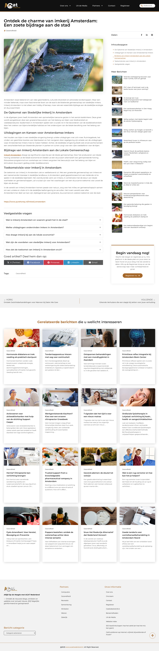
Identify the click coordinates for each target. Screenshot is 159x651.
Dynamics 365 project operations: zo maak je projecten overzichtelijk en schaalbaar (137, 174)
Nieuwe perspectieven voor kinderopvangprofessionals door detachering (136, 195)
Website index (111, 621)
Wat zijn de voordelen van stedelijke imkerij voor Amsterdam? (53, 242)
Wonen (64, 613)
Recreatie (64, 600)
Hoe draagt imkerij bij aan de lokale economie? (53, 235)
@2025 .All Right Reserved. (79, 647)
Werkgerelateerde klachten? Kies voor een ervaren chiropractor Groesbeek (59, 416)
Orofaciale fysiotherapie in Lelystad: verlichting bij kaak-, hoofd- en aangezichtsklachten (137, 416)
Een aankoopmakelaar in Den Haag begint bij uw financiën (138, 109)
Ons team (109, 596)
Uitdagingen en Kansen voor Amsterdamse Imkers (134, 53)
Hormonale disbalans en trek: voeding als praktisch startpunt (136, 216)
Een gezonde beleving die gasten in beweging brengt (138, 205)
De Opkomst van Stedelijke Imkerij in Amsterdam (133, 50)
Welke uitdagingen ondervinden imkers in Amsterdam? (53, 227)
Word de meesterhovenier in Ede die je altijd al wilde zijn (138, 184)
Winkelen (65, 609)
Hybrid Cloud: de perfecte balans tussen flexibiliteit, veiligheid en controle (136, 153)
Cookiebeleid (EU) (113, 609)
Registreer (125, 6)
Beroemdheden (112, 613)
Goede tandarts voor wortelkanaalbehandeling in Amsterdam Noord (136, 535)
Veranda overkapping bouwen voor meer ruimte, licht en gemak (137, 78)
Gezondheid (11, 31)
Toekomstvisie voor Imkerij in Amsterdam (130, 61)
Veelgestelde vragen (122, 64)
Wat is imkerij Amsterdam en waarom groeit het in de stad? (53, 220)
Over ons (64, 6)
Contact (111, 6)
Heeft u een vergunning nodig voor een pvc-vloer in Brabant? (137, 162)
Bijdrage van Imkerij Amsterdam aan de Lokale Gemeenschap (132, 57)
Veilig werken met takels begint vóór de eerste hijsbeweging (138, 120)
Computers (65, 592)
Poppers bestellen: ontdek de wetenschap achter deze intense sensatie (59, 535)
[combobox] (147, 5)
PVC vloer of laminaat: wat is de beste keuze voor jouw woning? (136, 88)
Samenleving (66, 605)
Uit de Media (81, 6)
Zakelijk (64, 617)
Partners (96, 6)
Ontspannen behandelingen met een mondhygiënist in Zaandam (97, 357)
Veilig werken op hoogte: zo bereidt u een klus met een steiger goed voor (138, 131)
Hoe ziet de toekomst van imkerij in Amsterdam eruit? (53, 249)
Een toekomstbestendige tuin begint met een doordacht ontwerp (138, 226)
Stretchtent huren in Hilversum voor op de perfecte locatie (138, 141)
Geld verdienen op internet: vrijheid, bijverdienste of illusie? (126, 633)
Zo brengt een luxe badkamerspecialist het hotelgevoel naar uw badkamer (138, 99)
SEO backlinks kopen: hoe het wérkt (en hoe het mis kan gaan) (125, 627)
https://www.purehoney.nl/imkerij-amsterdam (25, 202)
